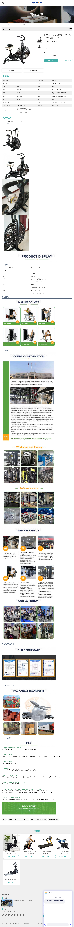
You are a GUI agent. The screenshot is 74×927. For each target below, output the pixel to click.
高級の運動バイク (53, 819)
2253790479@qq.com (9, 911)
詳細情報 (11, 70)
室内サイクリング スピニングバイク (18, 819)
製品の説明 (33, 70)
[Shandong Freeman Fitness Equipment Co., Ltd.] (37, 3)
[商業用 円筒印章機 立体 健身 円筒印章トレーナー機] (11, 842)
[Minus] (70, 893)
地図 (16, 923)
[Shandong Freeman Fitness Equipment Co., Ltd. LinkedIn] (18, 915)
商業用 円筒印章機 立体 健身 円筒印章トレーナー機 (11, 852)
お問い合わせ (51, 60)
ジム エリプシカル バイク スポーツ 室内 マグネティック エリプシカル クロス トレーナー (12, 878)
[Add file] (45, 924)
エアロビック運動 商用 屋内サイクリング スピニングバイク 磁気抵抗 (62, 852)
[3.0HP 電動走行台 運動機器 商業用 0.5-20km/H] (45, 842)
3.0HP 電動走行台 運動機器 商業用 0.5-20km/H (45, 852)
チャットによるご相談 (66, 60)
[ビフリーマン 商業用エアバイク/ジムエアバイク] (17, 49)
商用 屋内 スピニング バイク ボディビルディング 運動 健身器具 (28, 852)
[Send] (70, 924)
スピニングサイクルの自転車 (38, 819)
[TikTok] (21, 915)
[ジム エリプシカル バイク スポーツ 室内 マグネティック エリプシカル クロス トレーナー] (11, 868)
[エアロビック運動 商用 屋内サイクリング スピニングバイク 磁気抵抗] (62, 842)
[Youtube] (15, 915)
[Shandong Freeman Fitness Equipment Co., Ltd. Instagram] (12, 915)
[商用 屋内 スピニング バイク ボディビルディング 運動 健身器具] (28, 842)
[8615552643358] (24, 915)
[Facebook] (9, 915)
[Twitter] (6, 915)
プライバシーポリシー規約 (8, 923)
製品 (9, 25)
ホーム (5, 25)
